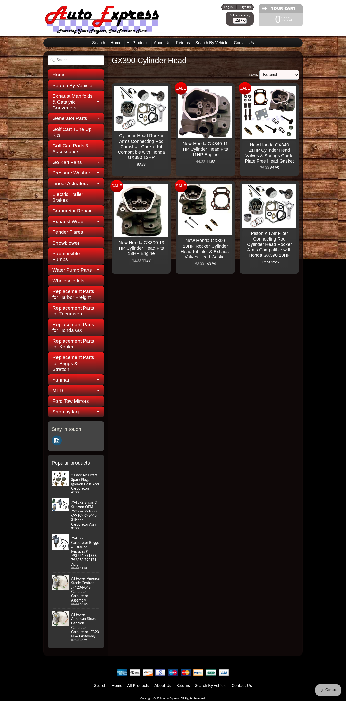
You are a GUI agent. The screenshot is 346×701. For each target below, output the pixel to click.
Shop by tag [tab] (65, 411)
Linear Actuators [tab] (70, 183)
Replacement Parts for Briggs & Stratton (73, 363)
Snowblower (65, 243)
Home (115, 43)
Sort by (253, 75)
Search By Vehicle (211, 43)
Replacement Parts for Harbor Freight (73, 294)
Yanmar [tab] (60, 380)
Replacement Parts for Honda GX (73, 327)
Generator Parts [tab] (69, 118)
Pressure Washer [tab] (71, 172)
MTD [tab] (57, 390)
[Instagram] (57, 440)
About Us (162, 43)
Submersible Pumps (66, 256)
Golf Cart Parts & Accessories (70, 148)
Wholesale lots (68, 280)
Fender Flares (67, 232)
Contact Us (244, 43)
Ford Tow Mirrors (70, 401)
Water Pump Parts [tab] (72, 270)
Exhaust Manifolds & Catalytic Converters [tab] (72, 101)
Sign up (245, 7)
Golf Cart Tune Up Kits (72, 132)
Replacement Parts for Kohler (73, 343)
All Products (137, 43)
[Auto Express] (102, 31)
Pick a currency (240, 15)
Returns (183, 43)
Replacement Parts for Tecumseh (73, 310)
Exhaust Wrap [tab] (67, 221)
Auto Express (171, 698)
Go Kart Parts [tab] (67, 162)
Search (98, 43)
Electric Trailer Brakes (67, 197)
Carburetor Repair (71, 210)
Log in (228, 7)
